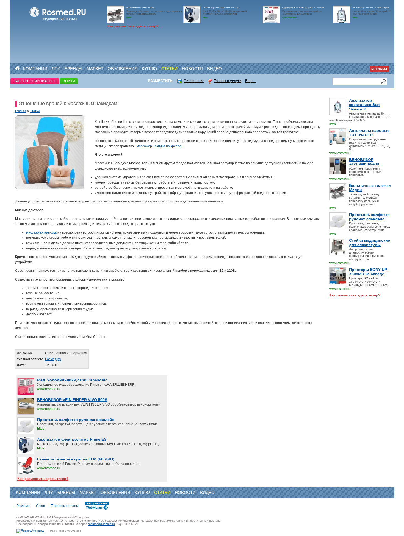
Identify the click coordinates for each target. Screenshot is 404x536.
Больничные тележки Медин (140, 7)
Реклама (379, 69)
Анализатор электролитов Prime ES (220, 7)
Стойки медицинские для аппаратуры (369, 242)
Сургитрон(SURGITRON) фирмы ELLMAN (303, 7)
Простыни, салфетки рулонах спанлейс (369, 216)
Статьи (169, 68)
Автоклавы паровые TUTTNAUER (369, 132)
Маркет (95, 68)
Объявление (194, 81)
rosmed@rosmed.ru (101, 524)
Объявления (122, 68)
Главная (20, 111)
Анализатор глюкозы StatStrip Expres (371, 7)
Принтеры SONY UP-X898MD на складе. (368, 271)
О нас (40, 506)
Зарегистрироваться (34, 81)
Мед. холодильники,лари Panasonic (72, 380)
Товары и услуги (227, 81)
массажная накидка (41, 232)
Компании (35, 68)
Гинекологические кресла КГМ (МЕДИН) (75, 459)
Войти (69, 81)
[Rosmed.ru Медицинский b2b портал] (58, 21)
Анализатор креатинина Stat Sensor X (364, 104)
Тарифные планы (65, 506)
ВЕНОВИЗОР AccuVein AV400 (364, 161)
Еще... (250, 81)
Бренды (73, 68)
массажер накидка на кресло (159, 146)
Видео (214, 68)
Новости (192, 68)
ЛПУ (56, 68)
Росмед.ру (53, 359)
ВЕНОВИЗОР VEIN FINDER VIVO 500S (72, 400)
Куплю (149, 68)
